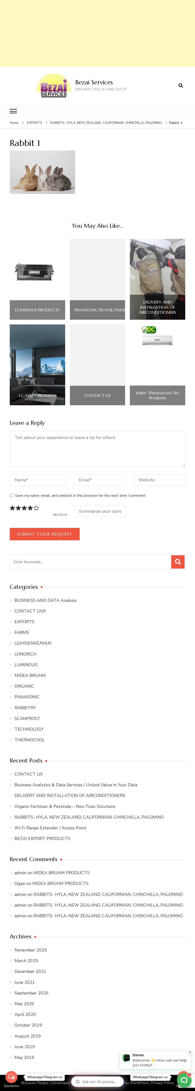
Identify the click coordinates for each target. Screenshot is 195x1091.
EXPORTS (34, 123)
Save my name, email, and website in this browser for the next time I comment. (80, 495)
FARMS (22, 632)
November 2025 (31, 950)
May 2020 (24, 1004)
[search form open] (180, 85)
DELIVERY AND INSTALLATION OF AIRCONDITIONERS (157, 307)
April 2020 (25, 1014)
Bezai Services (94, 82)
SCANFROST (27, 718)
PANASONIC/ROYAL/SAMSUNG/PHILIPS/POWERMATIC (127, 310)
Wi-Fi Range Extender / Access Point (50, 828)
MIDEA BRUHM (30, 675)
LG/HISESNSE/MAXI (37, 395)
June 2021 (25, 982)
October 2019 (28, 1025)
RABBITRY (25, 708)
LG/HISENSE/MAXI (33, 643)
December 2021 (30, 971)
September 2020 (32, 993)
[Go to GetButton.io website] (11, 1086)
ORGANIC (24, 686)
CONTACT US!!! (30, 611)
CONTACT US (97, 395)
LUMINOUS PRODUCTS (37, 310)
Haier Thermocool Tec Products (157, 395)
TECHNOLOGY (29, 729)
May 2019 (24, 1057)
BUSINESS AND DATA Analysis (46, 600)
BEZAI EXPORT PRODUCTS (42, 838)
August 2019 (28, 1036)
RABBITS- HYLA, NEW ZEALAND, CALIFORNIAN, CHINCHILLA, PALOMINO (89, 817)
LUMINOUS (26, 665)
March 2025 (26, 961)
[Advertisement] (97, 33)
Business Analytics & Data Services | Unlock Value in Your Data (76, 785)
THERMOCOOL (30, 740)
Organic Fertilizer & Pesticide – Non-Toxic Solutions (65, 806)
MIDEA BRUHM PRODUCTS (62, 873)
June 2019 (25, 1047)
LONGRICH (25, 654)
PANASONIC (27, 697)
